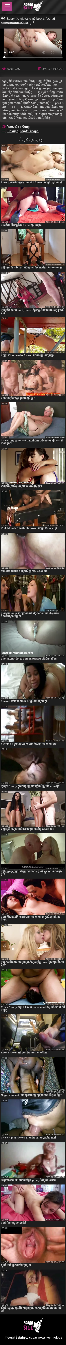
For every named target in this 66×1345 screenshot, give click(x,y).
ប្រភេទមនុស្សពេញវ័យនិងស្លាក (22, 131)
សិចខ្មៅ (25, 126)
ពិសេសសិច (13, 126)
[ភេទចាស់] (33, 6)
